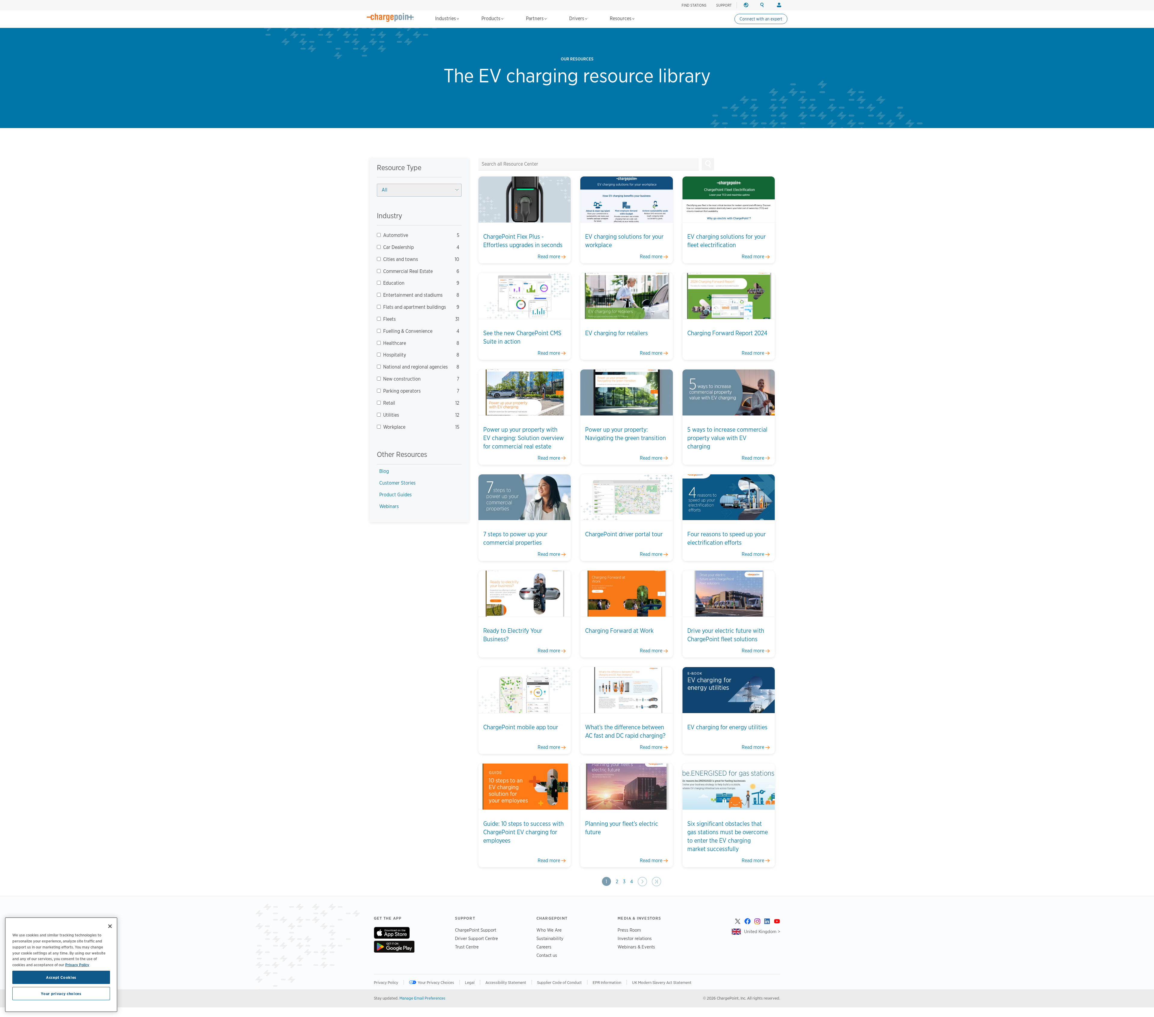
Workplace (416, 427)
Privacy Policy (386, 982)
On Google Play (394, 947)
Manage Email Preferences (422, 998)
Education (416, 283)
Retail (416, 403)
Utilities (416, 415)
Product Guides (395, 495)
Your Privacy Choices (436, 982)
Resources (621, 18)
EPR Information (607, 982)
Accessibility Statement (505, 982)
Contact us (546, 955)
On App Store (392, 933)
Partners (535, 18)
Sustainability (549, 938)
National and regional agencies (416, 367)
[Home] (390, 17)
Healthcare (416, 343)
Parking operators (416, 391)
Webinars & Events (636, 947)
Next (642, 881)
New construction (416, 379)
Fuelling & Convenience (416, 331)
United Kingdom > (762, 931)
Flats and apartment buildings (416, 307)
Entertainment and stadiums (416, 295)
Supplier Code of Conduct (559, 982)
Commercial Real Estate (416, 271)
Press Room (629, 930)
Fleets (416, 319)
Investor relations (635, 938)
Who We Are (549, 930)
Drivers (577, 18)
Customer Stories (397, 483)
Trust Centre (467, 947)
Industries (446, 18)
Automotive (416, 235)
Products (491, 18)
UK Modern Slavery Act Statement (661, 982)
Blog (384, 471)
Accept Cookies (61, 977)
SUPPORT (724, 5)
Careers (543, 947)
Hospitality (416, 355)
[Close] (110, 926)
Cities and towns (416, 259)
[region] (61, 964)
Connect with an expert (761, 19)
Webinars (389, 506)
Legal (470, 982)
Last (656, 881)
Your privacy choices (61, 993)
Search (708, 164)
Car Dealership (416, 247)
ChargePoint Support (475, 930)
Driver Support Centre (476, 938)
